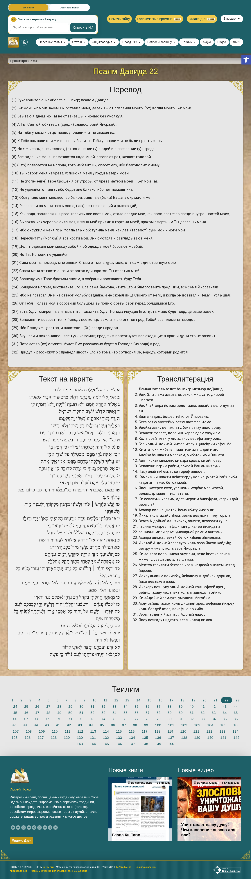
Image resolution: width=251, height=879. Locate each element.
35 (137, 706)
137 (171, 738)
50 (70, 713)
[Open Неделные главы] (64, 42)
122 (209, 731)
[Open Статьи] (84, 42)
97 (124, 725)
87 (14, 725)
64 (225, 713)
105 (223, 725)
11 (105, 700)
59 (170, 713)
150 (171, 744)
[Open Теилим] (194, 42)
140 (210, 738)
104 (210, 725)
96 (113, 725)
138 (184, 738)
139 (197, 738)
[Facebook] (13, 827)
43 (225, 706)
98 (135, 725)
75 (114, 719)
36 (148, 706)
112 (80, 731)
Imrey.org (48, 867)
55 (125, 713)
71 (70, 719)
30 (81, 706)
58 (159, 713)
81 (181, 719)
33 (114, 706)
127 (41, 738)
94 (91, 725)
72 (81, 719)
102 (184, 725)
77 (137, 719)
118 (157, 731)
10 (94, 700)
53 (103, 713)
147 (132, 744)
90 (47, 725)
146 (119, 744)
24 (15, 706)
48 (48, 713)
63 (214, 713)
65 (236, 713)
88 (25, 725)
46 (26, 713)
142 (236, 738)
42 (214, 706)
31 (92, 706)
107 (16, 731)
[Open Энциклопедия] (114, 42)
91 (58, 725)
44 (236, 706)
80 (170, 719)
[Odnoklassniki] (50, 827)
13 (127, 700)
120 (183, 731)
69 (48, 719)
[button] (246, 60)
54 (114, 713)
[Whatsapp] (39, 827)
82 (192, 719)
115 (119, 731)
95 (102, 725)
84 (214, 719)
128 (54, 738)
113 (93, 731)
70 (59, 719)
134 (132, 738)
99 (146, 725)
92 (69, 725)
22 (227, 700)
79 (159, 719)
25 (26, 706)
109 (42, 731)
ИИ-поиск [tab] (28, 7)
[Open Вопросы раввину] (174, 42)
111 (67, 731)
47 (37, 713)
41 (203, 706)
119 (170, 731)
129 (67, 738)
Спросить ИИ (83, 27)
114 (106, 731)
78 (148, 719)
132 (106, 738)
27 (48, 706)
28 (59, 706)
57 (148, 713)
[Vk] (45, 827)
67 (26, 719)
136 (158, 738)
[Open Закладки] (238, 18)
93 (80, 725)
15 (149, 700)
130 (80, 738)
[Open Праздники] (139, 42)
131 (93, 738)
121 (196, 731)
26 (37, 706)
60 (181, 713)
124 (235, 731)
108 (29, 731)
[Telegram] (34, 827)
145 (106, 744)
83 (203, 719)
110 (55, 731)
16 (160, 700)
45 (15, 713)
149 (158, 744)
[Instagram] (23, 827)
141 (223, 738)
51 (81, 713)
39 (181, 706)
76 (125, 719)
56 (137, 713)
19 (193, 700)
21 (216, 700)
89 (36, 725)
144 (93, 744)
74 (103, 719)
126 (28, 738)
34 (125, 706)
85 (225, 719)
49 (59, 713)
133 (119, 738)
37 (159, 706)
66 (15, 719)
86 (236, 719)
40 (192, 706)
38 (170, 706)
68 (37, 719)
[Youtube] (29, 827)
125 (15, 738)
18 (182, 700)
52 (92, 713)
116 (132, 731)
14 (138, 700)
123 (222, 731)
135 (145, 738)
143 (80, 744)
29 (70, 706)
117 (145, 731)
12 (116, 700)
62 (203, 713)
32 (103, 706)
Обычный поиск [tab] (69, 7)
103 (197, 725)
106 (236, 725)
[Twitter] (18, 827)
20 (204, 700)
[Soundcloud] (55, 827)
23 (238, 700)
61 (192, 713)
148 (145, 744)
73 (92, 719)
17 (171, 700)
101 (171, 725)
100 (158, 725)
